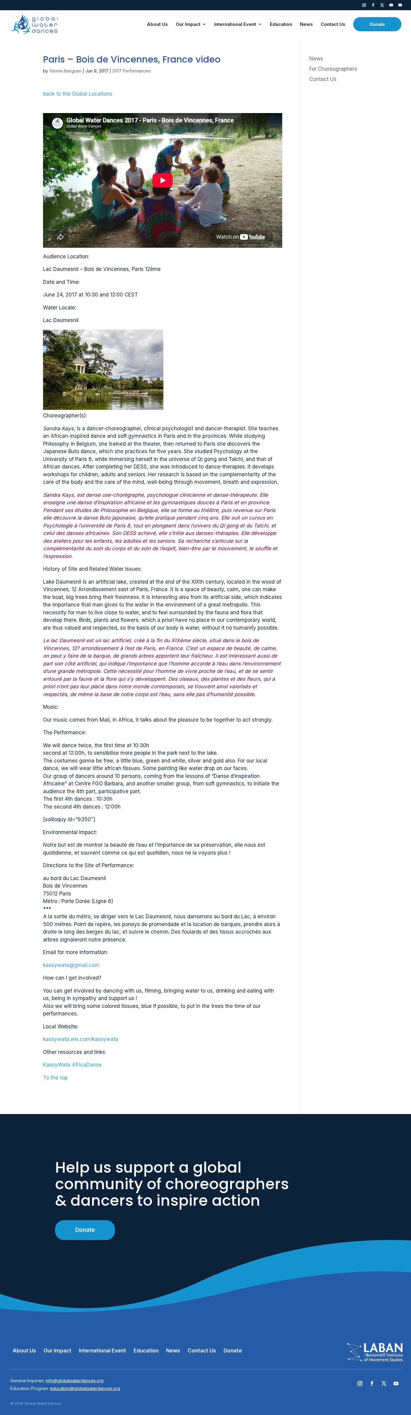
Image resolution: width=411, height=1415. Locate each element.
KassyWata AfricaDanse (72, 1065)
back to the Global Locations (77, 94)
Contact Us (322, 79)
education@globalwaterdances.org (85, 1388)
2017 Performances (131, 70)
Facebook (373, 6)
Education (146, 1351)
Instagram (364, 6)
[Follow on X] (384, 1383)
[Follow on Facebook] (372, 1383)
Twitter (382, 6)
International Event (102, 1351)
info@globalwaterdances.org (75, 1380)
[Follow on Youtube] (396, 1383)
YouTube (391, 6)
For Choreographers (333, 69)
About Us (24, 1351)
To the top (55, 1078)
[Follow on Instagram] (360, 1383)
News (316, 59)
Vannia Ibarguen (65, 70)
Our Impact (57, 1351)
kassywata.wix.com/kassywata (80, 1039)
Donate (85, 1229)
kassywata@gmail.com (71, 965)
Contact (400, 6)
